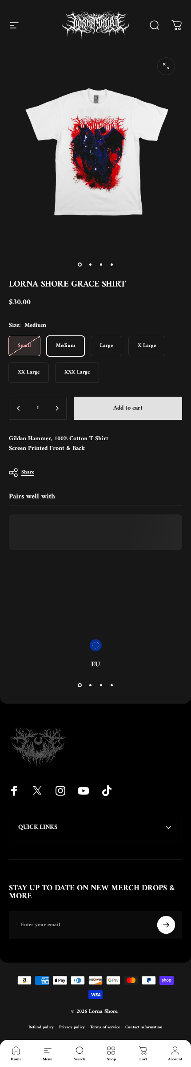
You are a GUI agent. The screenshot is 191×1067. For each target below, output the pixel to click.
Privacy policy (72, 1027)
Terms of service (105, 1027)
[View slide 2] (90, 685)
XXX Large (77, 372)
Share (27, 472)
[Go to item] (79, 264)
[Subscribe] (166, 925)
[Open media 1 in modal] (166, 66)
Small (24, 345)
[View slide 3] (101, 685)
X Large (147, 345)
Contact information (144, 1027)
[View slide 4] (111, 685)
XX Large (29, 372)
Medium (65, 345)
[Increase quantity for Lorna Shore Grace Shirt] (57, 408)
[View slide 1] (79, 685)
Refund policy (41, 1027)
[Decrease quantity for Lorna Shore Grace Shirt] (18, 408)
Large (106, 345)
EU (95, 664)
